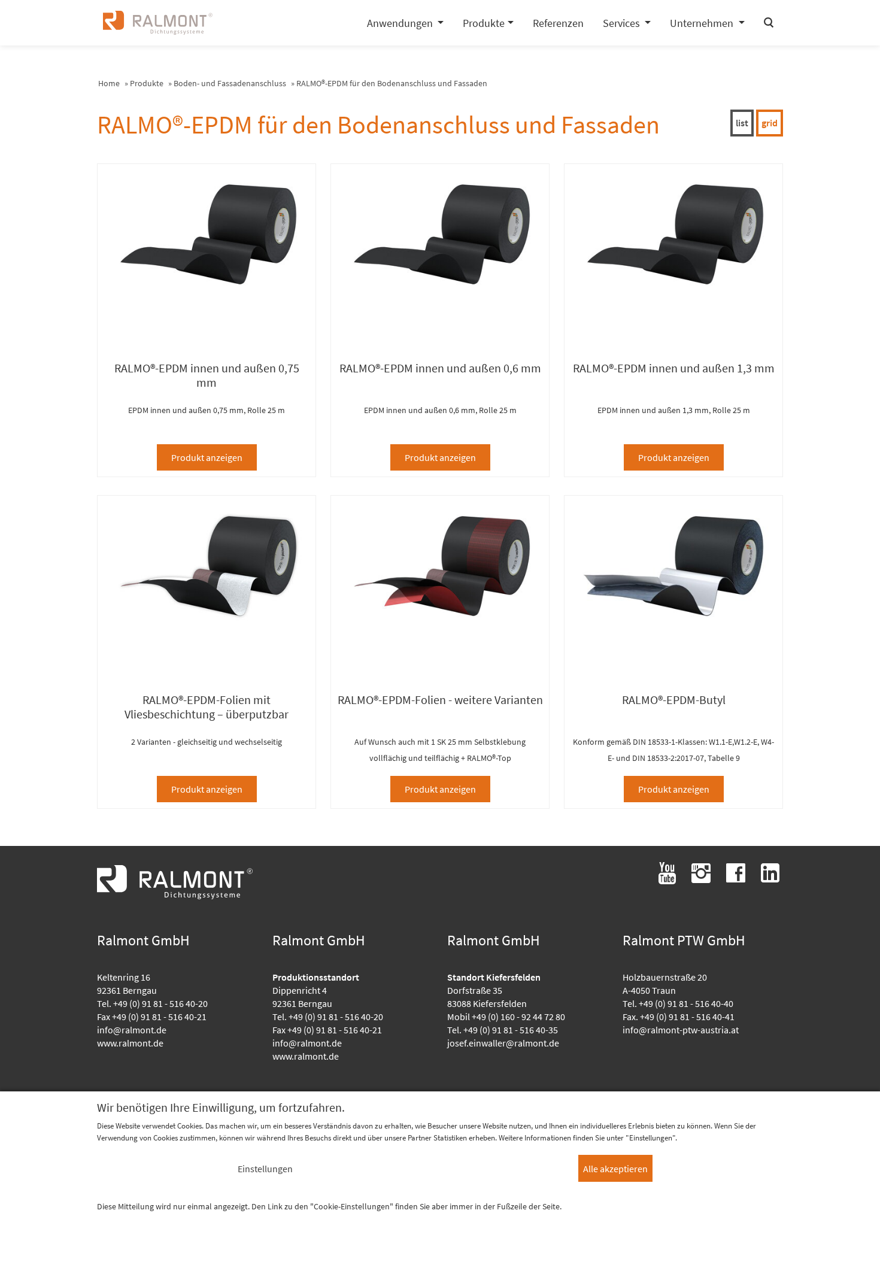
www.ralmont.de (130, 1043)
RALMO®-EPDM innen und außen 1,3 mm (674, 368)
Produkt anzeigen (206, 457)
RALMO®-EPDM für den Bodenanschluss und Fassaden (391, 83)
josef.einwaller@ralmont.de (503, 1043)
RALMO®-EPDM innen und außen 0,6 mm (440, 368)
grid (769, 123)
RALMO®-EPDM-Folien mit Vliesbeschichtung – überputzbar (207, 707)
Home (109, 83)
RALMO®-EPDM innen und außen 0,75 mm (206, 375)
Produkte (146, 83)
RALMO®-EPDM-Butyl (674, 700)
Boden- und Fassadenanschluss (230, 83)
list (742, 123)
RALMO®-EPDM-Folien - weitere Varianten (440, 700)
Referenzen (558, 23)
